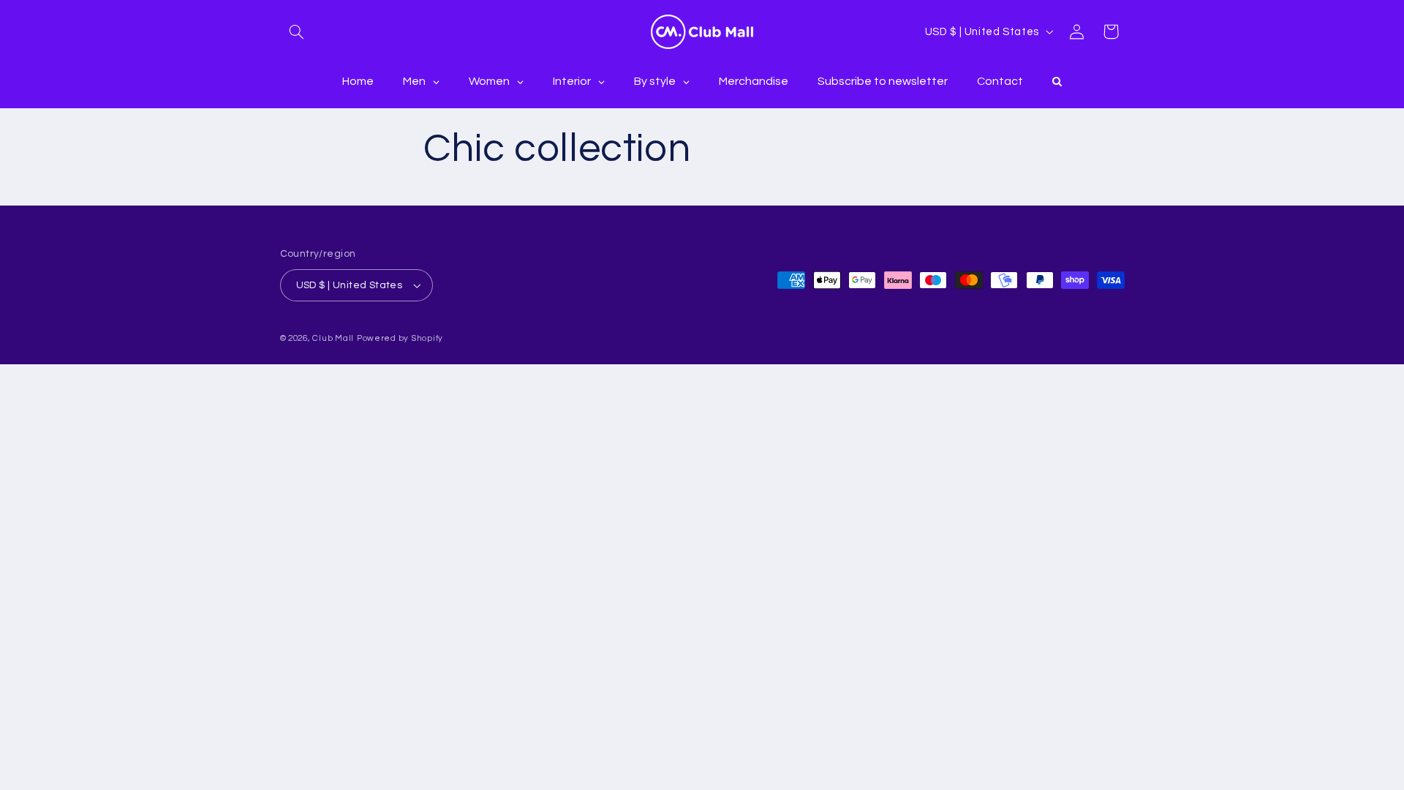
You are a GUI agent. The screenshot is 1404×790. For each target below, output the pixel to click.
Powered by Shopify (400, 338)
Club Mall (333, 338)
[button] (297, 31)
